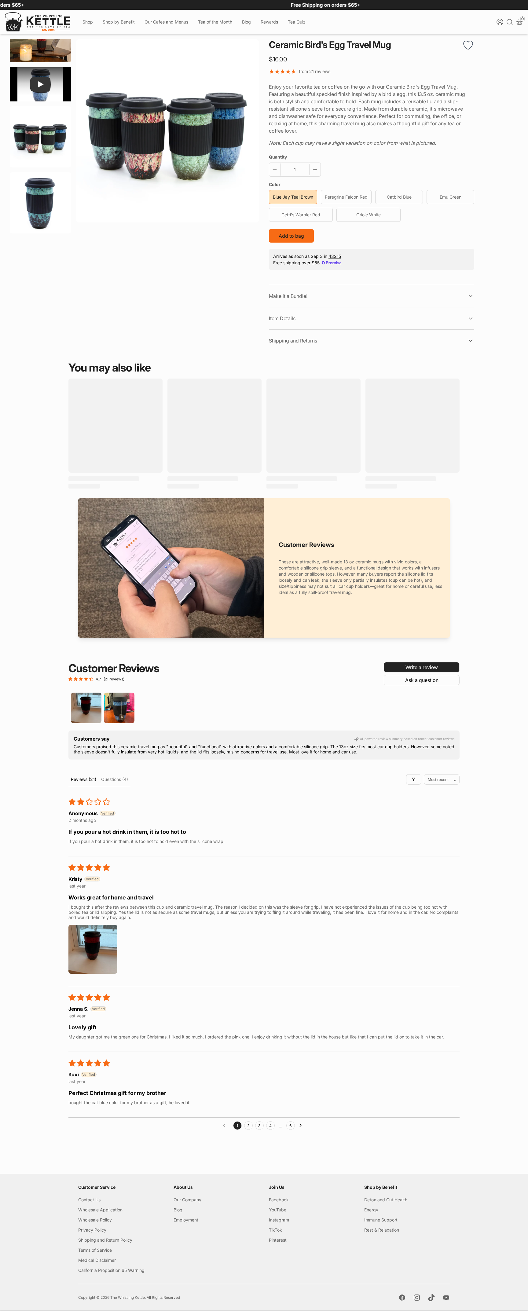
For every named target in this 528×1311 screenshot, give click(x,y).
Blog (246, 21)
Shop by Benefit (119, 21)
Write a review (421, 667)
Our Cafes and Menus (166, 21)
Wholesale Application (100, 1209)
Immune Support (381, 1219)
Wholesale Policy (95, 1219)
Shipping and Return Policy (105, 1240)
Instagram (279, 1219)
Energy (371, 1209)
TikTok (275, 1229)
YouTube (277, 1209)
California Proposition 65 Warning (111, 1270)
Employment (186, 1219)
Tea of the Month (215, 21)
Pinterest (278, 1240)
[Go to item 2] (119, 708)
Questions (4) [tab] (114, 779)
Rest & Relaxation (381, 1229)
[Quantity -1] (276, 169)
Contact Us (89, 1199)
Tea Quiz (297, 21)
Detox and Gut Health (385, 1199)
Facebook (279, 1199)
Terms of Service (95, 1250)
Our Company (187, 1199)
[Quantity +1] (314, 169)
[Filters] (413, 779)
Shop (87, 21)
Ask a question (421, 680)
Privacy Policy (92, 1229)
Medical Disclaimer (97, 1260)
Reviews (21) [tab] (83, 779)
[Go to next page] (302, 1125)
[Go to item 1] (86, 708)
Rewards (269, 21)
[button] (92, 949)
